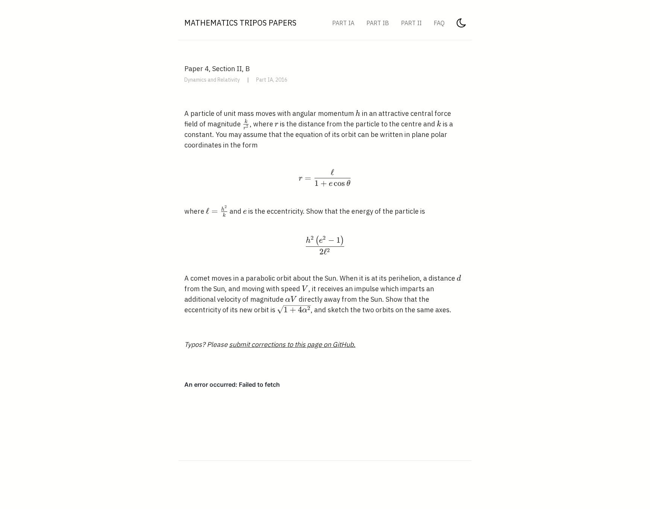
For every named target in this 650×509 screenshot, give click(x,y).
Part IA (343, 23)
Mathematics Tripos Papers (240, 23)
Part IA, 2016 (271, 79)
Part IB (377, 23)
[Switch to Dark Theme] (461, 25)
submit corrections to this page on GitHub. (292, 344)
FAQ (439, 23)
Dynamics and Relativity (212, 79)
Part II (411, 23)
